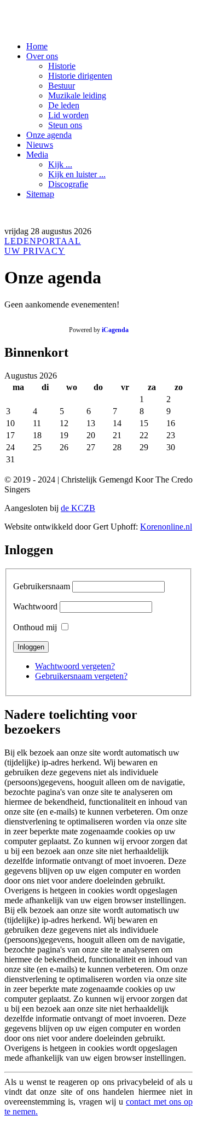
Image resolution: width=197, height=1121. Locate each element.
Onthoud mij (35, 627)
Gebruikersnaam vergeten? (81, 676)
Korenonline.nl (166, 526)
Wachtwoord (35, 606)
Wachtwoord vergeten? (75, 666)
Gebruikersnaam (41, 586)
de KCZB (78, 508)
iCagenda (115, 330)
